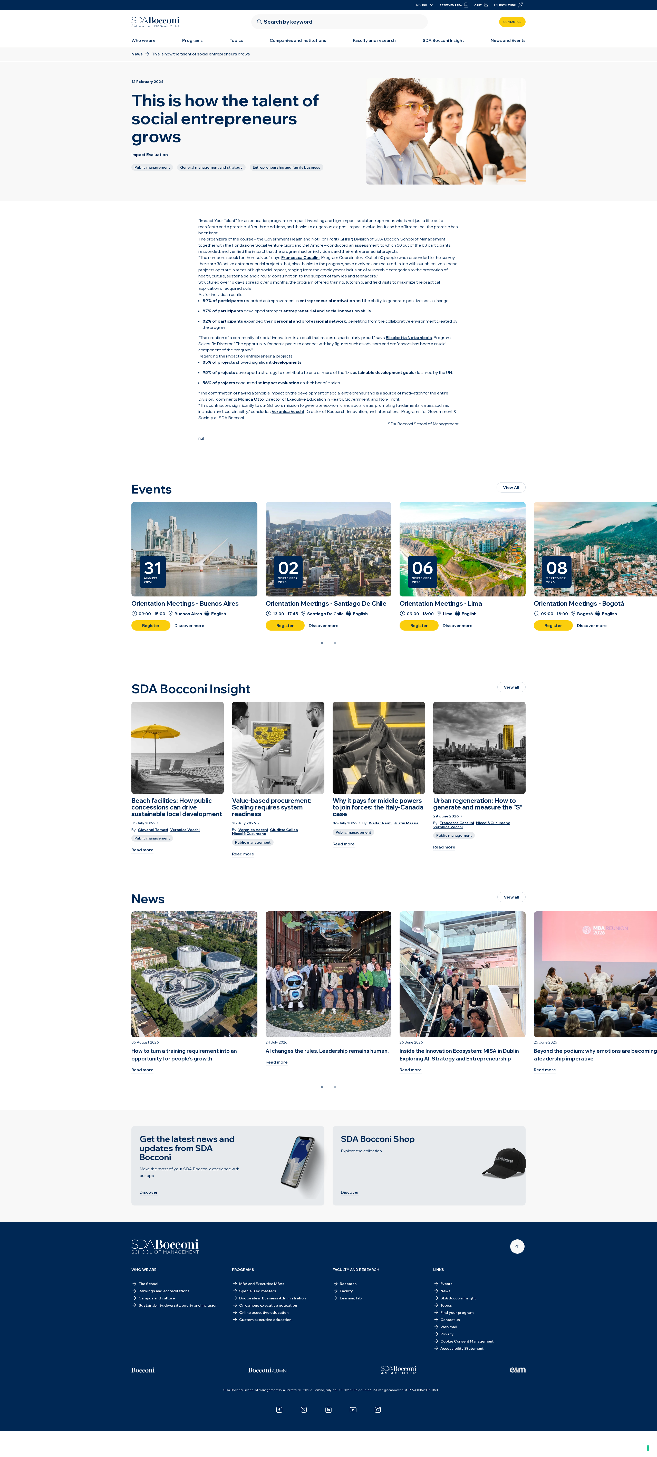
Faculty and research (374, 40)
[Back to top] (517, 1246)
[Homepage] (165, 1246)
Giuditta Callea (284, 830)
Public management (152, 838)
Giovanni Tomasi (153, 830)
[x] (304, 1410)
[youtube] (353, 1410)
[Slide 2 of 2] (335, 643)
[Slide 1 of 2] (321, 643)
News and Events (508, 40)
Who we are (143, 40)
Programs (192, 40)
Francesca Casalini (457, 823)
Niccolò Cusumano (249, 834)
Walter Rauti (380, 823)
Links (438, 1269)
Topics (236, 40)
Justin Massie (406, 823)
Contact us (512, 22)
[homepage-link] (155, 22)
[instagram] (378, 1410)
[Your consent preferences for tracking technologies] (648, 1448)
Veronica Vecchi (185, 830)
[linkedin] (328, 1410)
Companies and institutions (298, 40)
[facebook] (279, 1410)
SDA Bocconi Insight (443, 40)
